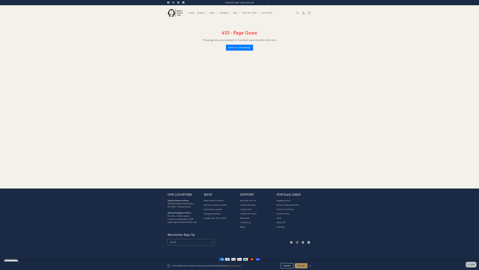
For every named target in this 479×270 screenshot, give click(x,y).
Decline (287, 265)
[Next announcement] (267, 2)
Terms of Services (285, 209)
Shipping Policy (284, 200)
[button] (202, 13)
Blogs (242, 227)
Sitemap (281, 227)
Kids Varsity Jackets (213, 209)
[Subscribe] (211, 242)
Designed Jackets (212, 213)
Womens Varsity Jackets (215, 205)
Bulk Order (245, 218)
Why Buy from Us (248, 200)
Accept (301, 265)
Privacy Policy (283, 213)
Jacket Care (246, 209)
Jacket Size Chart (248, 213)
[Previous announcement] (211, 2)
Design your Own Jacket (215, 218)
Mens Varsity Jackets (214, 200)
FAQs (279, 218)
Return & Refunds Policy (288, 205)
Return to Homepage (239, 47)
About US (281, 222)
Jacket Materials (248, 205)
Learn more (236, 265)
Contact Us (245, 222)
